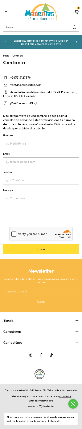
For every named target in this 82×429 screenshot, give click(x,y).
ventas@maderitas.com (25, 85)
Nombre (8, 135)
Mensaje (8, 190)
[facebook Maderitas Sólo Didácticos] (41, 355)
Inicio (6, 55)
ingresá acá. (65, 396)
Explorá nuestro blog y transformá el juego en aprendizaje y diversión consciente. (41, 42)
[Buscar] (74, 27)
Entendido (54, 420)
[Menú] (6, 12)
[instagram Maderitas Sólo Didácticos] (30, 355)
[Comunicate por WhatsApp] (73, 404)
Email (6, 153)
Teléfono (8, 172)
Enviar (41, 249)
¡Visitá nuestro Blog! (23, 103)
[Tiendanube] (41, 407)
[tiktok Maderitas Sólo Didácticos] (51, 355)
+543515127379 (20, 77)
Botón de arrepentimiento (41, 400)
